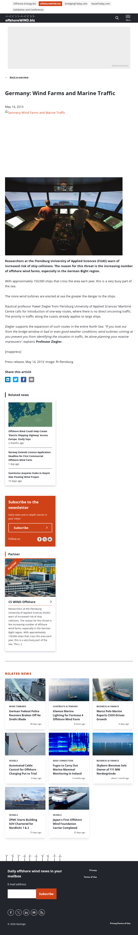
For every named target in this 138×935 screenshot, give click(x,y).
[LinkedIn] (50, 539)
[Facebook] (39, 539)
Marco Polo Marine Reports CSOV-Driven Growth (111, 715)
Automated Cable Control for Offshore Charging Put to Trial (23, 769)
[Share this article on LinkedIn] (7, 379)
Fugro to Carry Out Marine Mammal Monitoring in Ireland (67, 769)
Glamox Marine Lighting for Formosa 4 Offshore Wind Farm (68, 715)
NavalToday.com (100, 3)
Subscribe (21, 528)
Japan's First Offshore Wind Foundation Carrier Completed (67, 824)
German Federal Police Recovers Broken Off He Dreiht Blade (25, 715)
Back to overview (18, 77)
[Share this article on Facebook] (23, 379)
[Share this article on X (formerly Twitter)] (15, 379)
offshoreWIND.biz (50, 3)
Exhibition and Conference (28, 9)
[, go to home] (20, 18)
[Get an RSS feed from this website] (42, 912)
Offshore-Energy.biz (24, 3)
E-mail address (17, 884)
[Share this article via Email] (31, 379)
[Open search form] (117, 18)
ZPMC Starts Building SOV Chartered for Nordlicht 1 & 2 (23, 824)
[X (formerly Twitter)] (44, 539)
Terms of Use (90, 877)
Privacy (93, 870)
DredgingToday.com (76, 3)
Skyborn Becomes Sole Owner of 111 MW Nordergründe (112, 769)
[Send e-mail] (34, 912)
